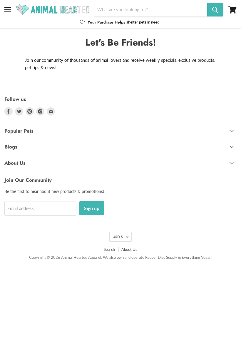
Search (109, 249)
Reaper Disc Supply (161, 257)
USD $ (118, 236)
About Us (129, 249)
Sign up (91, 208)
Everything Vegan (196, 257)
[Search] (215, 9)
